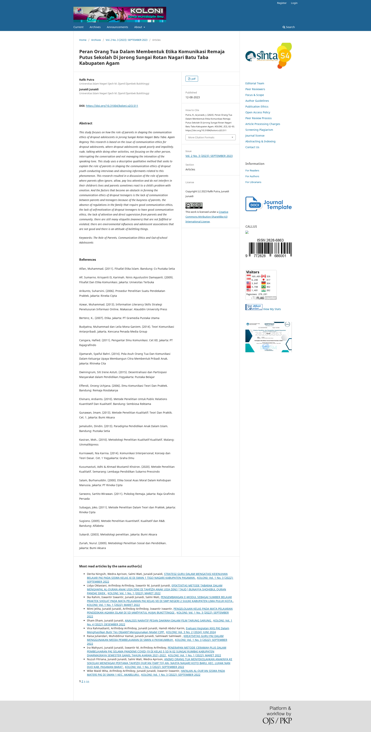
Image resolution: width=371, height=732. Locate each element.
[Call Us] (246, 232)
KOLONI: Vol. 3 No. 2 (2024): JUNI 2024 (191, 632)
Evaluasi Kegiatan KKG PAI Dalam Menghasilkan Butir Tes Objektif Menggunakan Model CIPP (158, 630)
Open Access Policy (257, 112)
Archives (95, 27)
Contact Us (252, 147)
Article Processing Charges (262, 124)
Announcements (117, 27)
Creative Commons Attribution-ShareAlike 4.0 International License (207, 216)
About (138, 27)
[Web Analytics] (253, 309)
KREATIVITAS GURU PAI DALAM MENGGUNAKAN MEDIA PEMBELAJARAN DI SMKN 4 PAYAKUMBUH (155, 638)
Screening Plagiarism (259, 130)
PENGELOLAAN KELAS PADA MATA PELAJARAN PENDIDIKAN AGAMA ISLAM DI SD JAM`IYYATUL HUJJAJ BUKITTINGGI (160, 610)
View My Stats (272, 309)
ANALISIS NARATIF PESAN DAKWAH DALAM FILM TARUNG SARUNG (168, 620)
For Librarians (253, 182)
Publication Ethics (256, 106)
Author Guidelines (257, 101)
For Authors (252, 176)
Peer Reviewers (255, 89)
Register (282, 3)
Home (82, 40)
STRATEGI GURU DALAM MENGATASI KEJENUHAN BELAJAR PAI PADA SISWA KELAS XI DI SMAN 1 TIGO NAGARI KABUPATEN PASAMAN (157, 576)
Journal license (255, 135)
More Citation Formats (201, 137)
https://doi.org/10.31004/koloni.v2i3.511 (112, 106)
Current (78, 27)
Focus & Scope (254, 95)
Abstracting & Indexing (260, 141)
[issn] (268, 257)
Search (290, 27)
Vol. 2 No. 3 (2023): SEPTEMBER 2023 (126, 40)
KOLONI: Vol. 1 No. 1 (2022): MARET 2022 (134, 593)
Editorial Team (254, 83)
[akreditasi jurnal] (268, 351)
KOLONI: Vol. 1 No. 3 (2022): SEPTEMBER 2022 (154, 667)
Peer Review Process (258, 118)
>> (87, 681)
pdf (193, 78)
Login (294, 3)
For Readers (252, 170)
